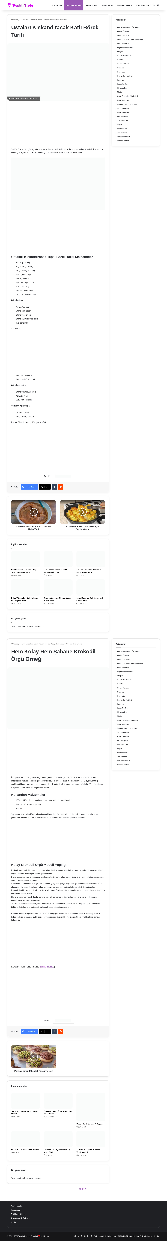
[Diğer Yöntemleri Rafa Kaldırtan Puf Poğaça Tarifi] (25, 587)
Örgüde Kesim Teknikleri (127, 104)
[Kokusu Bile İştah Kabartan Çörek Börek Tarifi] (90, 559)
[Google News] (63, 476)
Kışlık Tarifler (107, 5)
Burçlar (120, 52)
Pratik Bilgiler (122, 116)
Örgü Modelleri (142, 5)
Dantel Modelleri (124, 56)
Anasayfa (16, 20)
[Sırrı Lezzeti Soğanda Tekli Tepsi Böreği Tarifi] (58, 559)
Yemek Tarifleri (91, 5)
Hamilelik (121, 72)
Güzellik (120, 68)
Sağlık (119, 125)
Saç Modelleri (122, 120)
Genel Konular (123, 64)
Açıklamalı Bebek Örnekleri (128, 27)
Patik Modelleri (123, 112)
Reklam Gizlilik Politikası (20, 1218)
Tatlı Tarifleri (56, 5)
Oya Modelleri (123, 108)
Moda (119, 92)
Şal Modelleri (122, 129)
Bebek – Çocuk (123, 35)
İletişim (13, 1222)
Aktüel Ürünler (123, 31)
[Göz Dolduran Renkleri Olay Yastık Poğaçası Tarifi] (25, 559)
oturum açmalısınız (36, 626)
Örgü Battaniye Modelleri (127, 96)
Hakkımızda (15, 1210)
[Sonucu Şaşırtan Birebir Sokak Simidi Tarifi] (58, 587)
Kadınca (120, 80)
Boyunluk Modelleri (125, 48)
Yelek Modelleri (123, 5)
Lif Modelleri (122, 88)
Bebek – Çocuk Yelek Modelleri (130, 39)
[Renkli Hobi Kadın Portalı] (21, 5)
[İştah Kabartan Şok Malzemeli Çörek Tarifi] (90, 587)
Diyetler (120, 60)
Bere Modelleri (123, 44)
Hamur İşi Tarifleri (74, 5)
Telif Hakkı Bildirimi (18, 1214)
